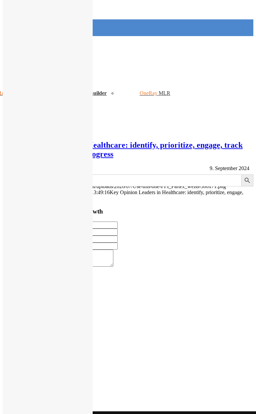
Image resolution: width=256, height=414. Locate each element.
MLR (164, 93)
